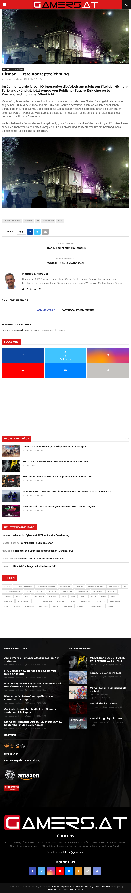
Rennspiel (61, 601)
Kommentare (46, 310)
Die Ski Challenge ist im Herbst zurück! (35, 566)
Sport (6, 606)
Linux (64, 596)
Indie (18, 596)
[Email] (69, 871)
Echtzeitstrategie (12, 591)
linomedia (52, 889)
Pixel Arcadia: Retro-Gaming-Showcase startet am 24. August (59, 506)
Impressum (66, 886)
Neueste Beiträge (16, 438)
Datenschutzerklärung (83, 886)
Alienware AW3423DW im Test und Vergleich (41, 558)
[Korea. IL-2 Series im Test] (78, 677)
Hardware (98, 591)
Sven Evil (31, 465)
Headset (111, 591)
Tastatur (68, 606)
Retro (73, 601)
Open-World (23, 601)
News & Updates (17, 69)
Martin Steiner (99, 722)
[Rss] (78, 871)
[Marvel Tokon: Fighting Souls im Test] (78, 692)
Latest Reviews (80, 648)
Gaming (6, 69)
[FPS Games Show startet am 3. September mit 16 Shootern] (11, 481)
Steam (17, 606)
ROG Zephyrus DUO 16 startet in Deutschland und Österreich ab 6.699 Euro (67, 491)
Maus (83, 596)
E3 (125, 586)
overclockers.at (76, 889)
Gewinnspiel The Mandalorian (36, 543)
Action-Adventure (11, 221)
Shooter (101, 601)
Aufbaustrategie (96, 586)
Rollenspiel (86, 601)
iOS (26, 596)
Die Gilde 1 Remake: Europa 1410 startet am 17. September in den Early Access (33, 723)
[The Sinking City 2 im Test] (78, 723)
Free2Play (52, 591)
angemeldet (18, 330)
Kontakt (56, 886)
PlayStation (48, 221)
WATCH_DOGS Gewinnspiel (65, 263)
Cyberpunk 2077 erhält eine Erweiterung (47, 535)
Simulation (115, 601)
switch (56, 606)
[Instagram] (51, 871)
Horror (7, 596)
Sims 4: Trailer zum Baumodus (66, 248)
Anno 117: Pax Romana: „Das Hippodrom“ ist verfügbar (55, 446)
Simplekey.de (11, 754)
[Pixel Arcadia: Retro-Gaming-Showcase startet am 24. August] (11, 511)
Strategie (29, 606)
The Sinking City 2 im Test (106, 718)
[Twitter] (41, 871)
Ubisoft (80, 606)
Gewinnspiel (82, 591)
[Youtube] (60, 871)
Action (7, 586)
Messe (93, 596)
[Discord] (97, 871)
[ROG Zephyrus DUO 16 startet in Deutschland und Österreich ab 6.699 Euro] (11, 496)
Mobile (114, 596)
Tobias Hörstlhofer (101, 695)
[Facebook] (32, 871)
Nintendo (8, 601)
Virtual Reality (96, 606)
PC (38, 221)
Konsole (28, 221)
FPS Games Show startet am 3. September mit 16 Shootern (57, 476)
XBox (60, 221)
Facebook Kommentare (78, 310)
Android (79, 586)
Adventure (65, 586)
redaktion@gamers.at (72, 852)
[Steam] (87, 871)
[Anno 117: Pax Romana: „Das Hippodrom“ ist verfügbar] (11, 451)
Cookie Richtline (102, 886)
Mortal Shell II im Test (103, 703)
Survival (43, 606)
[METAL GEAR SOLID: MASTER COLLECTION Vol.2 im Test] (11, 466)
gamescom (67, 591)
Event (40, 591)
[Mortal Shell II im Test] (78, 708)
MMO (103, 596)
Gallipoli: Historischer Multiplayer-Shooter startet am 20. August (30, 711)
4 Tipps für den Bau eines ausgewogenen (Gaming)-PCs (43, 550)
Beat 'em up (114, 586)
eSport (29, 591)
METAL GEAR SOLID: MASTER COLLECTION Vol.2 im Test (55, 461)
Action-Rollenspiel (46, 586)
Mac (73, 596)
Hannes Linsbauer (14, 79)
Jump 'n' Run (38, 596)
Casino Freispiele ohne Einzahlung (22, 760)
